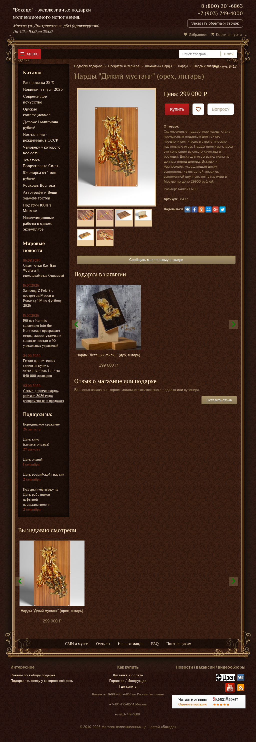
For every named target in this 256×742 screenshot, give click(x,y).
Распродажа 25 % (38, 82)
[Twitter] (223, 209)
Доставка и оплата (128, 675)
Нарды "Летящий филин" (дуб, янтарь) (108, 355)
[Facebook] (195, 209)
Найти (229, 54)
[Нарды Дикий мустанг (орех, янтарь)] (116, 147)
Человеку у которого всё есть (41, 150)
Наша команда (131, 644)
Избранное (197, 34)
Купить (177, 109)
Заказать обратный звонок (215, 23)
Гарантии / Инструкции (127, 681)
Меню (32, 54)
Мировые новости (34, 247)
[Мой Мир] (209, 209)
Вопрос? (221, 109)
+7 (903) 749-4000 (220, 13)
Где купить (127, 686)
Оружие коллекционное (36, 112)
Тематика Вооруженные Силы (40, 163)
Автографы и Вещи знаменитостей (40, 195)
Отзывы (103, 644)
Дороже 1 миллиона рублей (40, 125)
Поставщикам (178, 644)
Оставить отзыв (219, 400)
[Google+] (215, 209)
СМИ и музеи (76, 644)
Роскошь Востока (39, 185)
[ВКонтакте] (187, 209)
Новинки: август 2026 (43, 89)
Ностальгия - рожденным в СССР (40, 137)
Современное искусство (35, 99)
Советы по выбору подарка (32, 675)
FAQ (155, 644)
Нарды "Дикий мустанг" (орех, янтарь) (52, 611)
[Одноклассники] (201, 209)
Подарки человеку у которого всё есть (41, 681)
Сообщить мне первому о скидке (156, 260)
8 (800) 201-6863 (222, 6)
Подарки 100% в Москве (37, 208)
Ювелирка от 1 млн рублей (39, 175)
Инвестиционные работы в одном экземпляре (38, 224)
